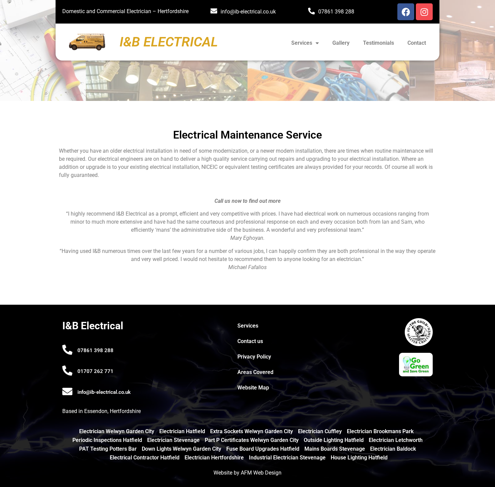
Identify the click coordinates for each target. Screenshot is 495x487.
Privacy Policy (254, 356)
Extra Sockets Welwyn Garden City (251, 431)
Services (301, 43)
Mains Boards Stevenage (334, 449)
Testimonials (378, 43)
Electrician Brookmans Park (380, 431)
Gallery (341, 43)
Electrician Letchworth (396, 440)
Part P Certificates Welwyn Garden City (252, 440)
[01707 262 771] (67, 371)
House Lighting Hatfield (359, 457)
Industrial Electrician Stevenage (287, 457)
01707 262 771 (95, 371)
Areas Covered (255, 372)
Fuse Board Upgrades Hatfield (262, 449)
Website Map (253, 387)
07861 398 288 (336, 11)
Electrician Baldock (393, 449)
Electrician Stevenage (173, 440)
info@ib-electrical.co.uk (248, 11)
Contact (416, 43)
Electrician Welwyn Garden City (116, 431)
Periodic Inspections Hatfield (107, 440)
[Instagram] (424, 11)
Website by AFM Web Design (247, 473)
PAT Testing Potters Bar (108, 449)
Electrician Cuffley (320, 431)
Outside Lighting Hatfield (334, 440)
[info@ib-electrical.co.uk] (67, 391)
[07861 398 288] (67, 350)
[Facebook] (405, 11)
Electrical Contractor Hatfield (144, 457)
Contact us (250, 341)
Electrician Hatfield (182, 431)
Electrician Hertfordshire (214, 457)
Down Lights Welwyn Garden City (181, 449)
